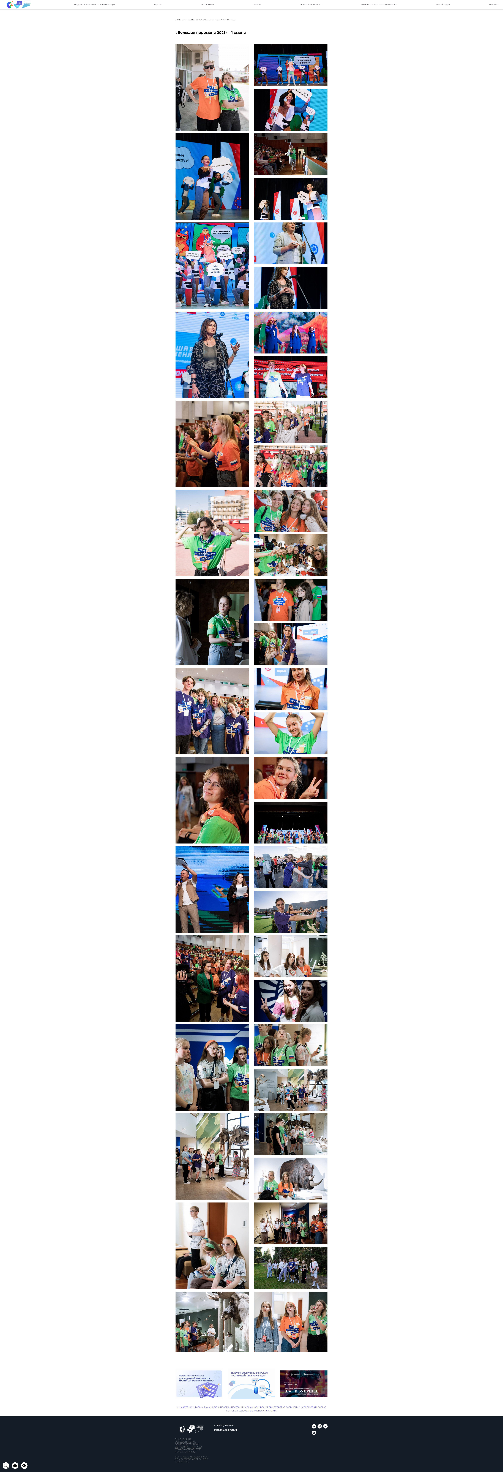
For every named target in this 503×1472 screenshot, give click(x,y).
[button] (24, 1465)
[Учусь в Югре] (314, 1428)
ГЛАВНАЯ (180, 19)
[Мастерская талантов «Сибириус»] (325, 1428)
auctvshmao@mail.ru (225, 1430)
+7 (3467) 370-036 (223, 1425)
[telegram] (320, 1428)
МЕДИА (190, 19)
